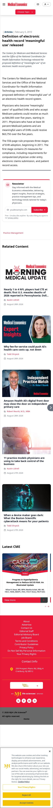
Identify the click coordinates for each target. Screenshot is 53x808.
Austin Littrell (13, 300)
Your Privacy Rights (26, 654)
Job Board (26, 637)
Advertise (26, 624)
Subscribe (38, 209)
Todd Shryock (13, 354)
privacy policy (13, 218)
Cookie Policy (23, 782)
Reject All (26, 795)
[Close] (50, 751)
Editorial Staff (26, 631)
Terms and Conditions (26, 640)
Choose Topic (23, 12)
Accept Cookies (26, 803)
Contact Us (26, 627)
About (26, 621)
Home (26, 719)
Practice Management (13, 233)
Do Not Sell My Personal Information (26, 650)
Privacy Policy (26, 647)
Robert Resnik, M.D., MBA (18, 411)
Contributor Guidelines (26, 644)
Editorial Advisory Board (26, 634)
